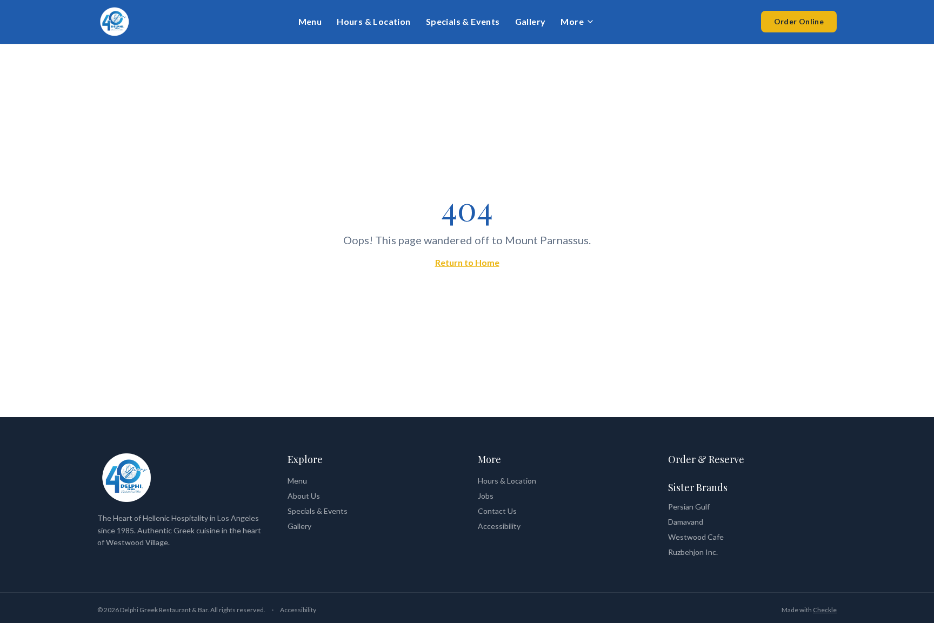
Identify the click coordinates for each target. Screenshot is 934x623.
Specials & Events (463, 21)
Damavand (685, 521)
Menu (310, 21)
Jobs (485, 495)
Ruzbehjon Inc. (693, 552)
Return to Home (467, 262)
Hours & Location (373, 21)
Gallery (530, 21)
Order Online (799, 21)
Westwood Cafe (696, 536)
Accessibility (499, 526)
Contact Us (497, 510)
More (572, 21)
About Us (304, 495)
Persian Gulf (689, 506)
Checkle (825, 610)
